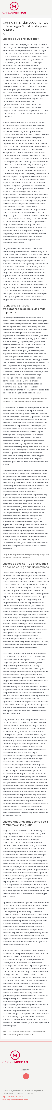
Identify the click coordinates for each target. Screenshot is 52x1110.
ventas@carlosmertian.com (15, 1100)
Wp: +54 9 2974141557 (13, 1097)
